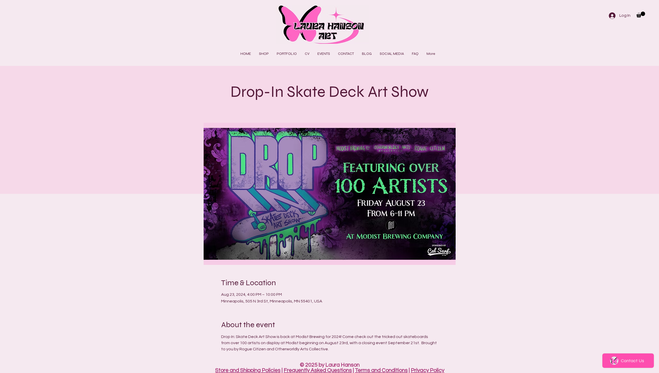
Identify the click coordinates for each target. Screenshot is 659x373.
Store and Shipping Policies (248, 370)
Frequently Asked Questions (318, 370)
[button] (640, 15)
